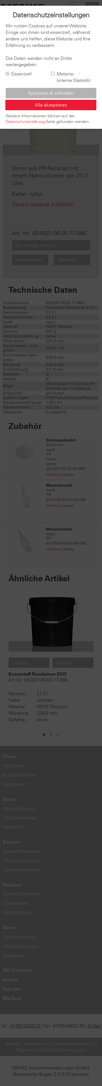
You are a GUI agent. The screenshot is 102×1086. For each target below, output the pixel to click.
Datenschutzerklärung (25, 121)
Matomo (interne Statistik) (73, 77)
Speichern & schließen (51, 93)
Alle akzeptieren (51, 105)
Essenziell (21, 74)
